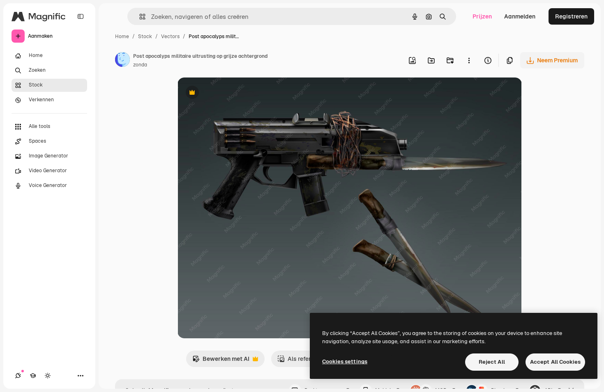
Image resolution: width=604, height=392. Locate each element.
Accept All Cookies (555, 361)
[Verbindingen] (18, 375)
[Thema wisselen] (47, 375)
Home (122, 36)
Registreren (571, 16)
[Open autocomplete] (139, 17)
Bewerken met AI (220, 361)
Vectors (170, 36)
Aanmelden (519, 16)
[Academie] (32, 375)
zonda (140, 65)
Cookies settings (344, 361)
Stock (145, 36)
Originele (231, 93)
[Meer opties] (469, 60)
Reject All (492, 361)
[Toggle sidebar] (80, 16)
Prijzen (482, 16)
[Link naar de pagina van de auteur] (122, 60)
